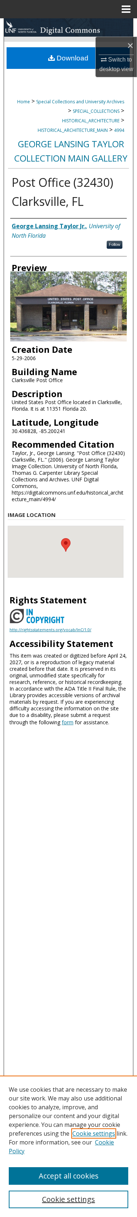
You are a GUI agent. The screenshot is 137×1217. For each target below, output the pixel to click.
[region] (68, 1146)
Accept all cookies (69, 1176)
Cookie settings (93, 1133)
